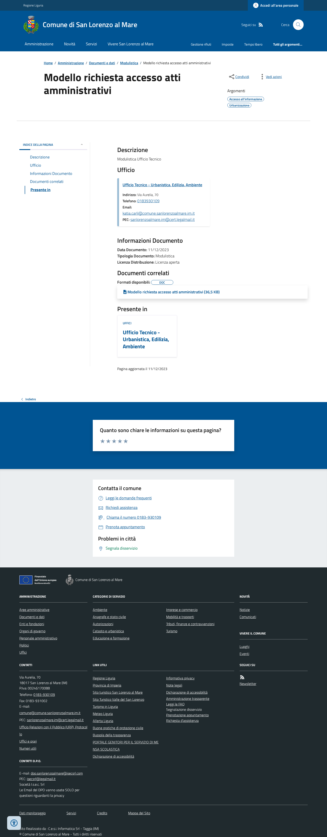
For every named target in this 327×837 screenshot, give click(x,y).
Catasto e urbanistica (108, 631)
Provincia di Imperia (107, 685)
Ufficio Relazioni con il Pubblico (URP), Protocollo (53, 730)
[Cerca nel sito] (296, 24)
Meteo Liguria (103, 713)
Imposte (228, 44)
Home (48, 63)
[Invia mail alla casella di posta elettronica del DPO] (57, 773)
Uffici (127, 323)
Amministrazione (39, 44)
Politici (24, 645)
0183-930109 (44, 694)
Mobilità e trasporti (180, 616)
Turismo (171, 631)
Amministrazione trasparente (187, 698)
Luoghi (244, 646)
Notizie (245, 609)
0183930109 (148, 201)
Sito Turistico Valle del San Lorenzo (118, 699)
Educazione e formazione (111, 638)
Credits (102, 813)
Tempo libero (253, 44)
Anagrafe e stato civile (109, 616)
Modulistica (129, 63)
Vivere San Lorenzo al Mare (130, 44)
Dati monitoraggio (32, 813)
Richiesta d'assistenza (182, 720)
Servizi (91, 44)
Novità (69, 44)
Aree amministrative (34, 609)
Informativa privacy (180, 678)
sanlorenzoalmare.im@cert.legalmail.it (162, 219)
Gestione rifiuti (201, 44)
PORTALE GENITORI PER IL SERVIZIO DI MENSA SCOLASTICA (126, 745)
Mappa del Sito (139, 813)
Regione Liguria (33, 5)
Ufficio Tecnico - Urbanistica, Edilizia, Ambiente (162, 185)
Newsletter (248, 683)
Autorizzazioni (103, 624)
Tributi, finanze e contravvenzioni (190, 624)
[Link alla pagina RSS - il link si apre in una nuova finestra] (260, 25)
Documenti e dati (102, 63)
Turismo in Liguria (105, 706)
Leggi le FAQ (175, 704)
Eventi (244, 653)
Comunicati (248, 616)
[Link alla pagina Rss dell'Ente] (242, 677)
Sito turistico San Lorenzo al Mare (118, 692)
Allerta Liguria (103, 720)
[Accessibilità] (14, 823)
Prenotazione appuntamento (187, 715)
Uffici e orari (28, 741)
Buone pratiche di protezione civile (118, 728)
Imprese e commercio (182, 609)
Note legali (174, 685)
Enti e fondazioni (31, 624)
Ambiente (100, 609)
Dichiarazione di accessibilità (113, 756)
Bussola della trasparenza (112, 735)
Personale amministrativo (38, 638)
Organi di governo (32, 631)
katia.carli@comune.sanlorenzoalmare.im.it (159, 213)
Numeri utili (27, 748)
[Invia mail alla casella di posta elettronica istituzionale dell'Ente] (50, 712)
